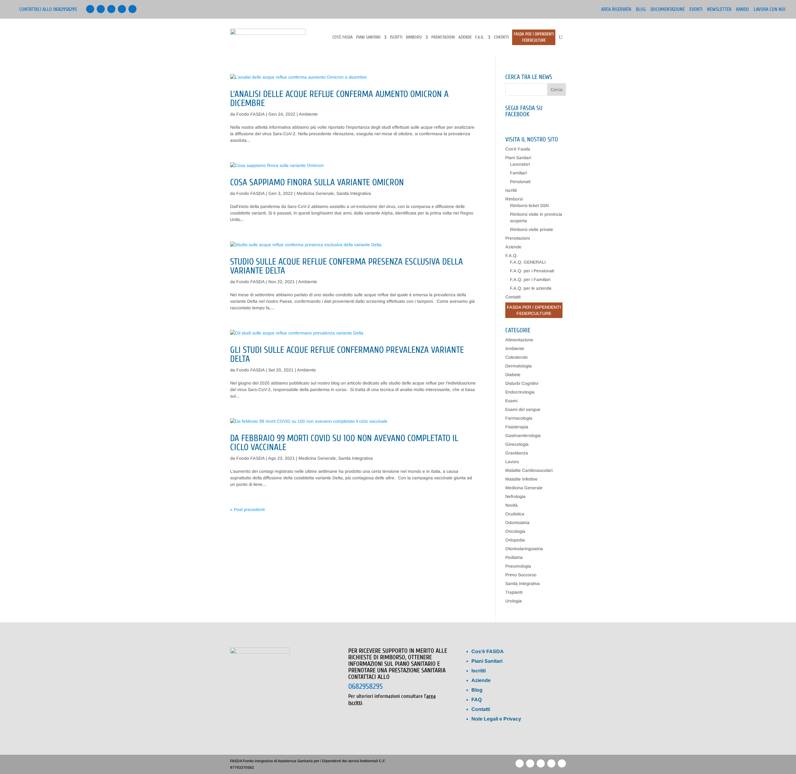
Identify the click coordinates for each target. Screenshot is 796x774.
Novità (511, 505)
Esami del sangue (522, 409)
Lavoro (512, 461)
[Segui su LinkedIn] (101, 9)
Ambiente (308, 114)
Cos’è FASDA (487, 651)
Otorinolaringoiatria (524, 548)
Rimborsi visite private (531, 229)
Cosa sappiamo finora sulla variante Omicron (317, 182)
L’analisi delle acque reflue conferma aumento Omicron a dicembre (339, 98)
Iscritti (396, 37)
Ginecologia (517, 444)
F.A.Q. (479, 37)
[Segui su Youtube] (111, 9)
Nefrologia (515, 496)
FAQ (476, 699)
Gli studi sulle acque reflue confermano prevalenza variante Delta (347, 354)
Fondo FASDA (250, 114)
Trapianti (513, 592)
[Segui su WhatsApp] (122, 9)
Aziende (465, 37)
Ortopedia (515, 539)
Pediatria (514, 557)
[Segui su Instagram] (132, 9)
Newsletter (719, 9)
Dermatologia (518, 365)
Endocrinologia (520, 391)
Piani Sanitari (368, 37)
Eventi (695, 9)
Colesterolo (516, 357)
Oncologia (515, 531)
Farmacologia (518, 418)
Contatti (501, 37)
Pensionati (520, 181)
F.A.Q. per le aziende (531, 288)
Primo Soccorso (520, 574)
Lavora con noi (769, 9)
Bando (742, 9)
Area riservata (616, 9)
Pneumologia (518, 566)
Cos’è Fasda (342, 37)
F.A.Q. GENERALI (528, 262)
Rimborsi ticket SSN (529, 205)
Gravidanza (516, 452)
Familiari (518, 172)
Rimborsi (414, 37)
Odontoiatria (517, 522)
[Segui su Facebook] (90, 9)
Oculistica (514, 513)
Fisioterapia (516, 426)
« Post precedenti (247, 509)
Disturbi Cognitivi (521, 383)
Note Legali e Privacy (496, 718)
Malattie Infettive (521, 479)
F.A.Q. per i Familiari (530, 279)
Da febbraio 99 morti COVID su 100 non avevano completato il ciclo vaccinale (344, 443)
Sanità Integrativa (353, 193)
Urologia (513, 600)
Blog (641, 9)
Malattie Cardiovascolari (529, 470)
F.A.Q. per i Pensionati (532, 270)
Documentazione (667, 9)
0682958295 (365, 686)
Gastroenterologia (523, 435)
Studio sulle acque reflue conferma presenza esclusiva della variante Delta (346, 266)
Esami (511, 400)
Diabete (513, 374)
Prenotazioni (443, 37)
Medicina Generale (315, 193)
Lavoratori (520, 164)
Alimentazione (519, 339)
